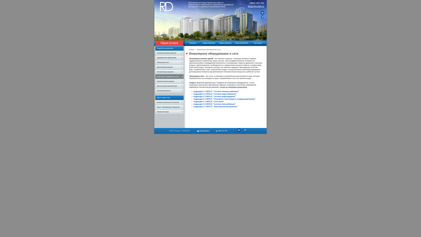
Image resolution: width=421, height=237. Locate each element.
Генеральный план (163, 62)
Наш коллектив (241, 43)
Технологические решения (165, 81)
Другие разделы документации (167, 86)
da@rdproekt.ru (256, 6)
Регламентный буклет (164, 91)
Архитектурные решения (165, 67)
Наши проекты (209, 43)
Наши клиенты (225, 43)
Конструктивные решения (165, 72)
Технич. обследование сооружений (168, 107)
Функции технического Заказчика (168, 102)
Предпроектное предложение (166, 58)
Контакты (258, 43)
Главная (192, 43)
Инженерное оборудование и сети (168, 76)
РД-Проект (169, 8)
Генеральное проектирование (166, 53)
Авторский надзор (163, 112)
